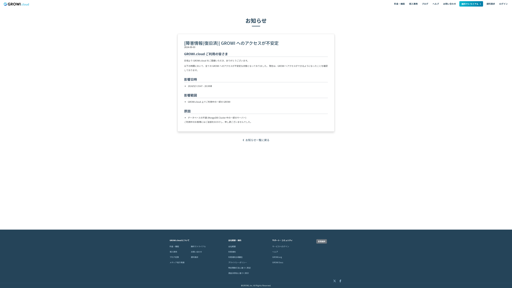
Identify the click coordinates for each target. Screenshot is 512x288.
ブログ (425, 3)
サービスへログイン (280, 246)
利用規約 (232, 251)
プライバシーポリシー (237, 262)
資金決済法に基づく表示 (238, 273)
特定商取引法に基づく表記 (239, 267)
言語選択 (321, 241)
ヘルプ (436, 3)
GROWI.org (277, 257)
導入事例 (413, 3)
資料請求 (490, 3)
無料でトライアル (470, 3)
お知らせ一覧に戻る (257, 140)
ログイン (503, 3)
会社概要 (232, 246)
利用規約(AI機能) (235, 257)
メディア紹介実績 (177, 262)
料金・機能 (399, 3)
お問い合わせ (449, 3)
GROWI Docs (277, 262)
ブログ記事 (174, 257)
